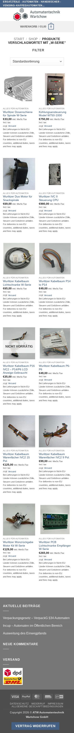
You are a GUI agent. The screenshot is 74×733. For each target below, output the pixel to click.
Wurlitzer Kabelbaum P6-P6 (54, 367)
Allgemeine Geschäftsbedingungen (37, 706)
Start (19, 39)
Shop (33, 39)
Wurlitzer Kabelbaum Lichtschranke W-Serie (17, 283)
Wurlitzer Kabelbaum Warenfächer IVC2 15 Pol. (16, 457)
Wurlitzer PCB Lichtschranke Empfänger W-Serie (55, 545)
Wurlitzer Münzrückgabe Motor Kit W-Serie (18, 544)
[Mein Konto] (69, 14)
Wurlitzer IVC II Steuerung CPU (48, 198)
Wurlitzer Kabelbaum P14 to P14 (55, 283)
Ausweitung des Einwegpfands (24, 633)
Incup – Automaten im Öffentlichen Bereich (32, 625)
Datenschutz (19, 703)
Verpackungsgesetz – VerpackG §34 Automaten (36, 618)
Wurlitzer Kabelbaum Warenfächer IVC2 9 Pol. (54, 456)
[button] (5, 14)
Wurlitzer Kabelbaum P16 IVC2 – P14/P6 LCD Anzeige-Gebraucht (19, 369)
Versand (12, 126)
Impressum (55, 703)
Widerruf (38, 703)
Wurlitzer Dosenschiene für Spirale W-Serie (18, 114)
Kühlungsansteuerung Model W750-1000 (52, 114)
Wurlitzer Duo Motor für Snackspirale (17, 198)
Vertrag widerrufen (35, 726)
